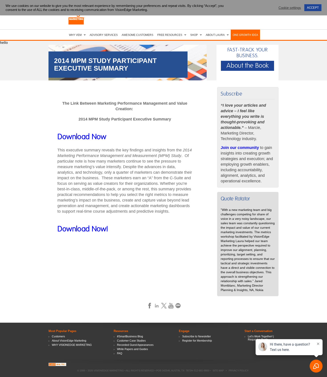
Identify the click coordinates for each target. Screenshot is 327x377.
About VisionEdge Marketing (69, 340)
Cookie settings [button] (290, 8)
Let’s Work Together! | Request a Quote (261, 338)
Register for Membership (197, 340)
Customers (58, 336)
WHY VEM (75, 35)
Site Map (218, 370)
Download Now (81, 137)
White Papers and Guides (132, 349)
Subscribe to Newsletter (196, 336)
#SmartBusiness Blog (130, 336)
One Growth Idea (245, 35)
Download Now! (82, 229)
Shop (194, 35)
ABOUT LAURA (215, 35)
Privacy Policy (238, 370)
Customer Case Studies (131, 340)
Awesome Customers (137, 35)
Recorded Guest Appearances (135, 344)
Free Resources (169, 35)
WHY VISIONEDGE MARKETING (72, 344)
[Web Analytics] (57, 365)
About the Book (247, 65)
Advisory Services (104, 35)
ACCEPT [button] (313, 7)
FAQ (119, 353)
